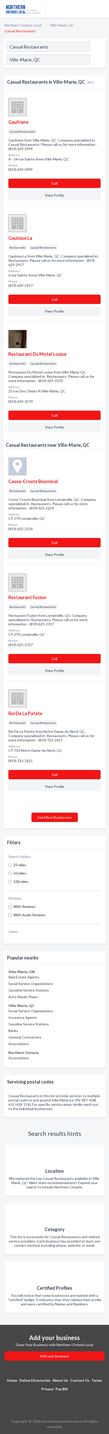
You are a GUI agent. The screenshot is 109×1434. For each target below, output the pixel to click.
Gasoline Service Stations (28, 990)
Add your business (54, 1356)
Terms (97, 1380)
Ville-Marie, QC (62, 25)
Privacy (47, 1389)
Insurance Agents (22, 1017)
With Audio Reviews (29, 915)
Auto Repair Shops (23, 997)
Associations (18, 1044)
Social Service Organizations (30, 983)
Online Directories (34, 1380)
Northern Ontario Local (23, 25)
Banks (13, 1030)
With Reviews (24, 906)
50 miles (19, 873)
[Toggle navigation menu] (102, 9)
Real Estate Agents (23, 977)
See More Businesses (55, 817)
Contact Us (79, 1380)
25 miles (19, 865)
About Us (60, 1380)
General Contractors (24, 1037)
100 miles (20, 881)
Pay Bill (62, 1389)
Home (12, 1380)
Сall (55, 183)
